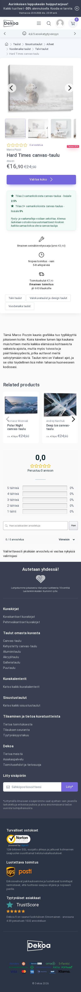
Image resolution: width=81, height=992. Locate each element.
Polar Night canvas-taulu (16, 427)
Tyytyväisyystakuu (16, 735)
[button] (49, 23)
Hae (73, 525)
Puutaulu (9, 668)
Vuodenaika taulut (20, 49)
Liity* (69, 787)
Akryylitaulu (11, 657)
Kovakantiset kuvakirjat (19, 616)
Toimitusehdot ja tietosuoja (22, 764)
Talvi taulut (41, 49)
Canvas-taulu (12, 640)
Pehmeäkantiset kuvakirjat (21, 622)
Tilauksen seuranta (16, 729)
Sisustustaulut (33, 44)
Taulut (17, 44)
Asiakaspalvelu (13, 759)
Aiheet (50, 44)
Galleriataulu (11, 662)
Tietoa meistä (13, 754)
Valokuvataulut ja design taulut (48, 298)
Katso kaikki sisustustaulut (21, 705)
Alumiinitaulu (12, 651)
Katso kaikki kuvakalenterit (21, 686)
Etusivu (7, 44)
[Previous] (11, 88)
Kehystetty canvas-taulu (20, 646)
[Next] (69, 88)
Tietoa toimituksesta (17, 724)
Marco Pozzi (14, 149)
